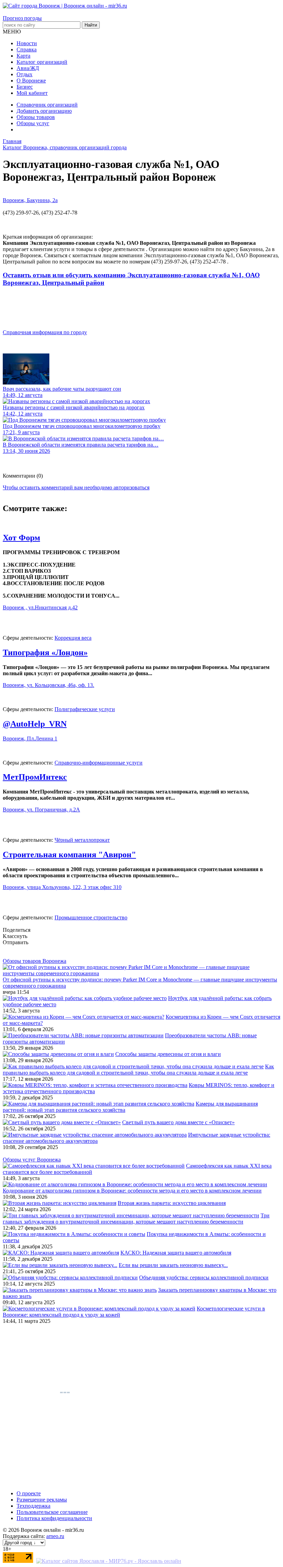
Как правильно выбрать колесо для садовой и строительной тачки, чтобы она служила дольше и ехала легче (138, 1070)
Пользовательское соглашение (52, 1512)
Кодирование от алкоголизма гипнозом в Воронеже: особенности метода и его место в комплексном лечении (132, 1191)
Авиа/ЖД (28, 68)
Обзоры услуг (33, 123)
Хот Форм (21, 537)
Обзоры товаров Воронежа (34, 961)
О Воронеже (31, 80)
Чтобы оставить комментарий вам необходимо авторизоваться (76, 487)
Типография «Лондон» (45, 652)
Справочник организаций (47, 105)
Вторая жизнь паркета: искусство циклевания (172, 1203)
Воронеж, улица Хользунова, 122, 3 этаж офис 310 (62, 887)
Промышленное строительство (91, 917)
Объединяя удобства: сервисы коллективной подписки (204, 1277)
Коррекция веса (73, 638)
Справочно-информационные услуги (99, 763)
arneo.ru (55, 1536)
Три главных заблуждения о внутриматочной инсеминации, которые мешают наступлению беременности (136, 1218)
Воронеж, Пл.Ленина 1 (30, 738)
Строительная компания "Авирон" (69, 854)
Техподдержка (33, 1506)
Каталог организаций (42, 62)
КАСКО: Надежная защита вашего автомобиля (175, 1253)
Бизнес (25, 87)
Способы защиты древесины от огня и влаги (168, 1054)
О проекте (29, 1493)
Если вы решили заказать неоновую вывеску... (173, 1265)
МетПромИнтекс (35, 776)
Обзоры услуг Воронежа (32, 1159)
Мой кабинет (32, 93)
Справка (27, 49)
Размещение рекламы (42, 1500)
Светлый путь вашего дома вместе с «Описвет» (178, 1122)
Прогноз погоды (22, 18)
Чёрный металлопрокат (82, 840)
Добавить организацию (44, 111)
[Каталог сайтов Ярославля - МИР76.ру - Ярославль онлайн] (109, 1561)
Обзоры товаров (36, 117)
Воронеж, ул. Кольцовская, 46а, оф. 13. (48, 685)
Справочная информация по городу (45, 332)
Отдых (24, 74)
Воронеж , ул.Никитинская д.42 (40, 607)
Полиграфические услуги (85, 709)
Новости (27, 43)
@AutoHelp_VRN (35, 723)
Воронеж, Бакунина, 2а (30, 200)
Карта (23, 56)
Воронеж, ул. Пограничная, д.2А (41, 809)
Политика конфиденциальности (54, 1518)
